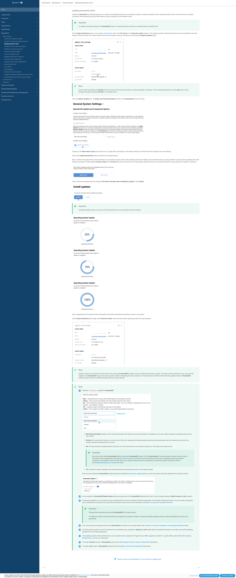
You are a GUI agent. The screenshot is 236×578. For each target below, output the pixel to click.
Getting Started (5, 15)
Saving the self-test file (10, 64)
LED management (8, 69)
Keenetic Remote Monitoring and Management (14, 92)
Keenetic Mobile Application (9, 89)
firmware (144, 458)
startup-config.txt (127, 458)
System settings (7, 36)
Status (3, 22)
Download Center (6, 100)
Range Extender (5, 26)
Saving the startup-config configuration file (15, 61)
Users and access (7, 79)
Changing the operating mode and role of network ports (18, 74)
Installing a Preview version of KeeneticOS (15, 46)
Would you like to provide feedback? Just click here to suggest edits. (139, 559)
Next (199, 567)
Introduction (4, 18)
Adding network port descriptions (12, 72)
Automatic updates (136, 473)
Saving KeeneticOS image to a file (13, 59)
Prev (44, 567)
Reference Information (7, 85)
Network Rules (5, 29)
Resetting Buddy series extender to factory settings (17, 77)
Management (5, 33)
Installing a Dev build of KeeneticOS (13, 49)
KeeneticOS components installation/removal (16, 41)
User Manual (46, 3)
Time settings (7, 67)
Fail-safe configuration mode (11, 54)
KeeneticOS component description (13, 38)
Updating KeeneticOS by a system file (14, 56)
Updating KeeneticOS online (11, 44)
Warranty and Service (7, 96)
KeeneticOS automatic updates (12, 51)
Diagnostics (6, 82)
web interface (107, 33)
